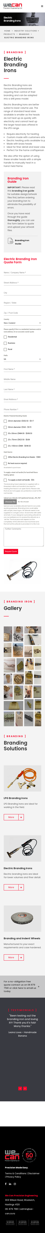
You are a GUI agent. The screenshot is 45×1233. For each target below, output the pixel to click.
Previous (20, 1088)
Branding (24, 34)
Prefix (6, 355)
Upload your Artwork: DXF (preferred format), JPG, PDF (22, 498)
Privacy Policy (13, 1176)
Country (6, 319)
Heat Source (8, 452)
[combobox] (22, 323)
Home (7, 31)
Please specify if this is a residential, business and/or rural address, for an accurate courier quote (22, 330)
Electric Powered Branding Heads (15, 416)
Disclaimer (34, 1173)
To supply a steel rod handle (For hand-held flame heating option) (21, 474)
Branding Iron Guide (22, 242)
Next (25, 1088)
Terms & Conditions (15, 1173)
